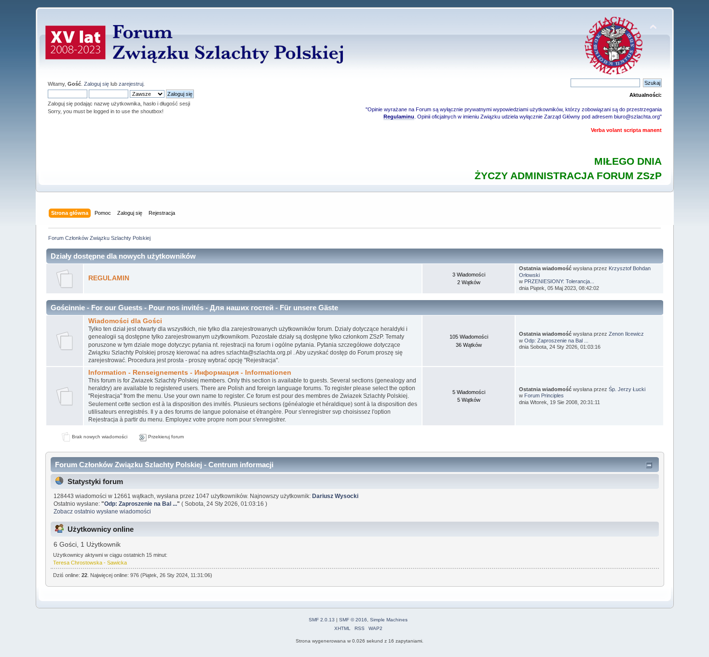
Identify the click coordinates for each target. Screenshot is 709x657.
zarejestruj (131, 84)
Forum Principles (544, 395)
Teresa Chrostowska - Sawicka (90, 562)
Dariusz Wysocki (335, 496)
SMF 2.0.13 (322, 619)
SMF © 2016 (353, 619)
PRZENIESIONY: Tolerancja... (559, 281)
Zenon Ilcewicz (626, 334)
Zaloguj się (96, 84)
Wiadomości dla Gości (125, 321)
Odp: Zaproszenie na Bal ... (556, 340)
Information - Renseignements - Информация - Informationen (189, 372)
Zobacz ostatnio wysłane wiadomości (102, 511)
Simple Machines (389, 619)
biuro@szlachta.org (637, 116)
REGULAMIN (108, 278)
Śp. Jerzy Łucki (627, 389)
